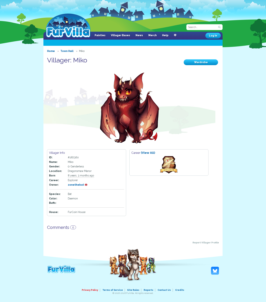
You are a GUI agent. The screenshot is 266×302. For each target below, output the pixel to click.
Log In (213, 35)
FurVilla (68, 26)
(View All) (148, 153)
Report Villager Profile (206, 242)
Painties (100, 35)
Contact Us (164, 290)
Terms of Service (112, 290)
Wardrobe (201, 62)
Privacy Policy (90, 290)
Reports (148, 290)
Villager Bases (120, 35)
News (139, 35)
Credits (179, 290)
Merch (152, 35)
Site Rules (133, 290)
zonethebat (76, 184)
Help (165, 35)
